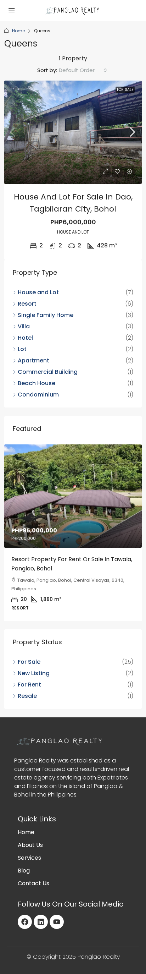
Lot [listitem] (22, 349)
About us (30, 845)
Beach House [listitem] (36, 383)
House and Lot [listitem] (38, 292)
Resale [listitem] (27, 696)
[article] (73, 532)
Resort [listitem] (27, 304)
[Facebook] (25, 922)
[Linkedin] (41, 922)
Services (29, 858)
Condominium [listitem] (38, 394)
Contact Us (33, 883)
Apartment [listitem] (33, 360)
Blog (24, 870)
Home (18, 31)
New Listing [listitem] (34, 673)
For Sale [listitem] (29, 662)
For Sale (125, 89)
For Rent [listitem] (29, 684)
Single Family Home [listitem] (45, 315)
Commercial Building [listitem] (48, 372)
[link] (73, 132)
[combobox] (83, 70)
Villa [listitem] (24, 326)
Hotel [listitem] (25, 338)
